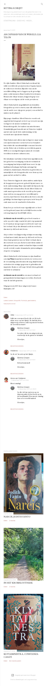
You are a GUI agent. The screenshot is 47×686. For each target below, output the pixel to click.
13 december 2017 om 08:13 (27, 389)
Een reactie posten (15, 661)
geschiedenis (32, 300)
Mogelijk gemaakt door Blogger (25, 675)
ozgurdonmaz (32, 679)
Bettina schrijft (13, 8)
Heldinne (14, 351)
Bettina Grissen (23, 328)
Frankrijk (24, 300)
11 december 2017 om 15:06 (27, 351)
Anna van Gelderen (18, 378)
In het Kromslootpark (18, 582)
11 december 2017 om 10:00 (24, 315)
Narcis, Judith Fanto (17, 516)
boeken (10, 300)
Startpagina (10, 21)
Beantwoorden (16, 346)
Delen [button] (5, 297)
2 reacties (12, 520)
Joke (12, 315)
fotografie (17, 300)
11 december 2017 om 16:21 (26, 330)
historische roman (10, 303)
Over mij (21, 21)
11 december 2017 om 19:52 (20, 380)
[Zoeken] (42, 3)
